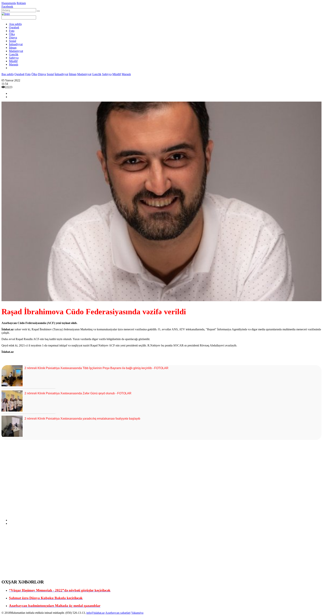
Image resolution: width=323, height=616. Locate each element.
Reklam (21, 3)
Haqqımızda (8, 3)
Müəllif (13, 61)
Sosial (12, 40)
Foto (11, 30)
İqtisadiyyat (16, 44)
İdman (12, 47)
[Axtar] (38, 11)
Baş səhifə (7, 74)
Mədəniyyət (16, 51)
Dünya (13, 37)
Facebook (7, 6)
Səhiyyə (14, 57)
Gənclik (13, 54)
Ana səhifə (15, 24)
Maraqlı (13, 64)
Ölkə (12, 34)
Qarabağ (14, 27)
